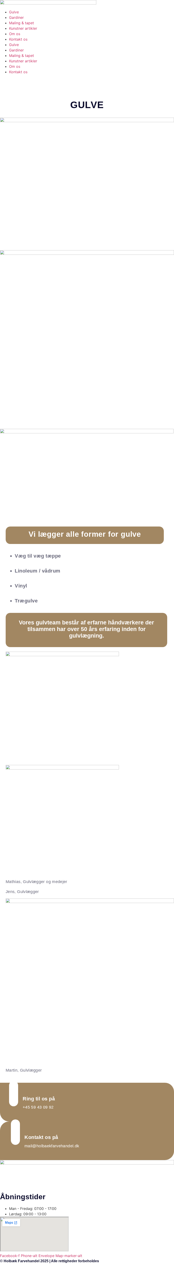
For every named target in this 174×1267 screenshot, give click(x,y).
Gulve (14, 12)
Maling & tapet (21, 23)
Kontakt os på (41, 1137)
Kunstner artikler (23, 28)
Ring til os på (39, 1099)
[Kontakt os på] (15, 1132)
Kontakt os (18, 39)
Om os (14, 34)
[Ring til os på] (13, 1093)
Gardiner (16, 17)
